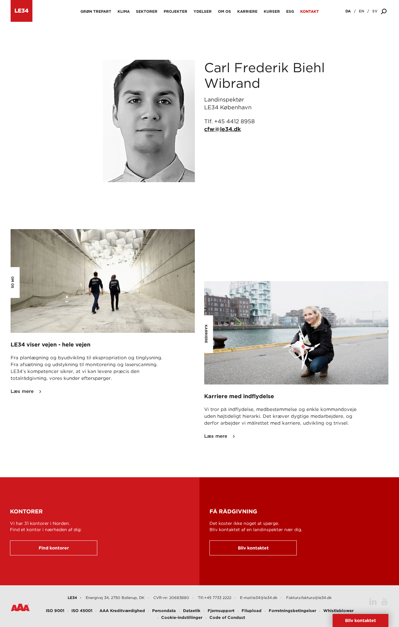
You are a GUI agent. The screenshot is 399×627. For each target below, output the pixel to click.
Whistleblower (338, 610)
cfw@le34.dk (222, 129)
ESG (290, 11)
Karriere (247, 11)
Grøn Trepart (95, 11)
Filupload (252, 610)
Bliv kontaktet (253, 547)
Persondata (164, 610)
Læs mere (22, 391)
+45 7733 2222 (217, 597)
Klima (124, 11)
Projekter (175, 11)
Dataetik (191, 610)
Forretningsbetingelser (292, 610)
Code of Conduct (227, 617)
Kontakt (309, 11)
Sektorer (146, 11)
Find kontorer (54, 547)
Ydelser (203, 11)
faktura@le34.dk (316, 597)
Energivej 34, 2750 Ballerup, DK (115, 597)
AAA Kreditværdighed (122, 610)
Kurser (272, 11)
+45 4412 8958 (234, 121)
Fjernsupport (221, 610)
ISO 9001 (55, 610)
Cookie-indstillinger (181, 617)
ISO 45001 (81, 610)
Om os (224, 11)
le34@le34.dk (264, 597)
